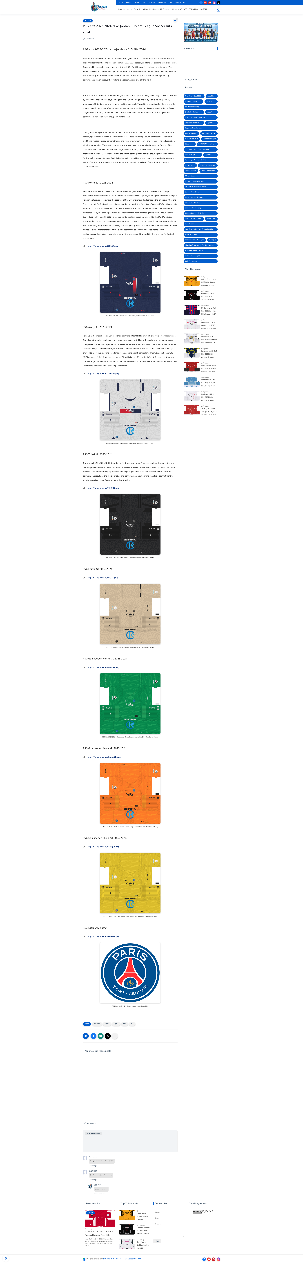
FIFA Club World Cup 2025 (195, 117)
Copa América (190, 171)
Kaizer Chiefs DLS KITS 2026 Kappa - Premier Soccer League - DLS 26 (208, 283)
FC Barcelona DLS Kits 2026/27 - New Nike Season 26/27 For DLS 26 (208, 311)
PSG (132, 1024)
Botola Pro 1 (189, 165)
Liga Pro (208, 155)
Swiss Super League (192, 256)
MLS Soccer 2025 (191, 139)
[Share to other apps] (115, 1036)
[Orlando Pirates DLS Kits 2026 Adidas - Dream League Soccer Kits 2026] (192, 295)
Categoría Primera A (207, 165)
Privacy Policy (140, 2)
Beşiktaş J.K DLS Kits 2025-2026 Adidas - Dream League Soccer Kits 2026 (209, 398)
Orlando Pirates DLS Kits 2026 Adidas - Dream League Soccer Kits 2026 (209, 297)
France (107, 1024)
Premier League (125, 10)
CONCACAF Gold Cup (206, 144)
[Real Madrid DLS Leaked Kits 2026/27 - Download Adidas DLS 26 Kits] (192, 324)
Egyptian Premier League (194, 128)
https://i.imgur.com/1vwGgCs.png (103, 847)
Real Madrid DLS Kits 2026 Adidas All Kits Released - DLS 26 (209, 340)
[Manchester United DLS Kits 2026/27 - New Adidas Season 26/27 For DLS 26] (192, 367)
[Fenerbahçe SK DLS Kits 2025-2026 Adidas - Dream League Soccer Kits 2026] (192, 353)
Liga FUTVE (211, 219)
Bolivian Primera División (194, 181)
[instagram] (214, 2)
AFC (185, 10)
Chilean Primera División (194, 213)
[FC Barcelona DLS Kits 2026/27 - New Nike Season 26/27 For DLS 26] (192, 310)
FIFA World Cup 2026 (193, 96)
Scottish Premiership (193, 208)
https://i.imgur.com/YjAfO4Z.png (103, 488)
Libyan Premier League (194, 197)
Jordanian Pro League (193, 219)
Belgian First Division (193, 192)
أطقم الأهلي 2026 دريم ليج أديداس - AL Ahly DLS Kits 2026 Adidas (209, 412)
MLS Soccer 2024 (208, 133)
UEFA (174, 10)
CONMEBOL (194, 10)
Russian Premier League (194, 251)
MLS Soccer (165, 10)
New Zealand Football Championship (199, 229)
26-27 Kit (204, 10)
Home (120, 2)
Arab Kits (210, 96)
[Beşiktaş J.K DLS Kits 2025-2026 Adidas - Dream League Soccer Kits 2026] (192, 396)
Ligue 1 (116, 1024)
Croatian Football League (194, 240)
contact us (162, 2)
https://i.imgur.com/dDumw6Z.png (104, 757)
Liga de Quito (190, 224)
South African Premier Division (197, 149)
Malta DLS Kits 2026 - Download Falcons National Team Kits (99, 1234)
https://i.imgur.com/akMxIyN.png (103, 937)
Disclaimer (151, 2)
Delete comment (99, 1194)
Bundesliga (153, 10)
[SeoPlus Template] (84, 1259)
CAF (180, 10)
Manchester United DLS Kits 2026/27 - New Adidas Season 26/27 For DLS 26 (209, 369)
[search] (218, 9)
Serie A (137, 10)
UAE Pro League (191, 261)
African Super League (193, 176)
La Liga (145, 10)
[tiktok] (218, 2)
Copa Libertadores (192, 123)
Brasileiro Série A (191, 112)
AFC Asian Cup (190, 133)
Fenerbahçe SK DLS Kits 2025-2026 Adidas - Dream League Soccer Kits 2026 (209, 354)
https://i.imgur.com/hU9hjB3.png (103, 668)
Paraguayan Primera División (196, 160)
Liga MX (210, 123)
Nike (124, 1024)
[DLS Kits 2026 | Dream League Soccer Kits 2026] (99, 7)
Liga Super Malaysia (192, 203)
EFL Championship (192, 107)
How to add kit (180, 2)
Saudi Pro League (209, 139)
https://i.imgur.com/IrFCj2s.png (102, 578)
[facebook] (201, 2)
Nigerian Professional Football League (199, 245)
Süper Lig (188, 144)
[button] (93, 1036)
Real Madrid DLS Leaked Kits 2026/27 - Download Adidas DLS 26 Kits (209, 326)
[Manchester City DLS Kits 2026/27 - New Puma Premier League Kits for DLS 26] (192, 382)
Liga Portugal (190, 155)
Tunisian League (191, 235)
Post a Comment (93, 1133)
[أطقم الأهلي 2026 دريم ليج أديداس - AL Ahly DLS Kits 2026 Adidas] (192, 410)
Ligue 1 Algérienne (208, 171)
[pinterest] (209, 2)
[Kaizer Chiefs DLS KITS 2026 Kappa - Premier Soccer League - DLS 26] (192, 281)
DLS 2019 (88, 21)
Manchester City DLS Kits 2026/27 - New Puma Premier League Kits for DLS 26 (209, 383)
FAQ (170, 2)
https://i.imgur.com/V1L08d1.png (103, 374)
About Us (129, 2)
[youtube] (205, 2)
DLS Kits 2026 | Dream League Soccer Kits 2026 (122, 1259)
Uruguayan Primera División (195, 187)
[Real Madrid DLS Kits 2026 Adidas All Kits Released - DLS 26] (192, 339)
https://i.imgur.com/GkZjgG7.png (102, 246)
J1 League (212, 240)
